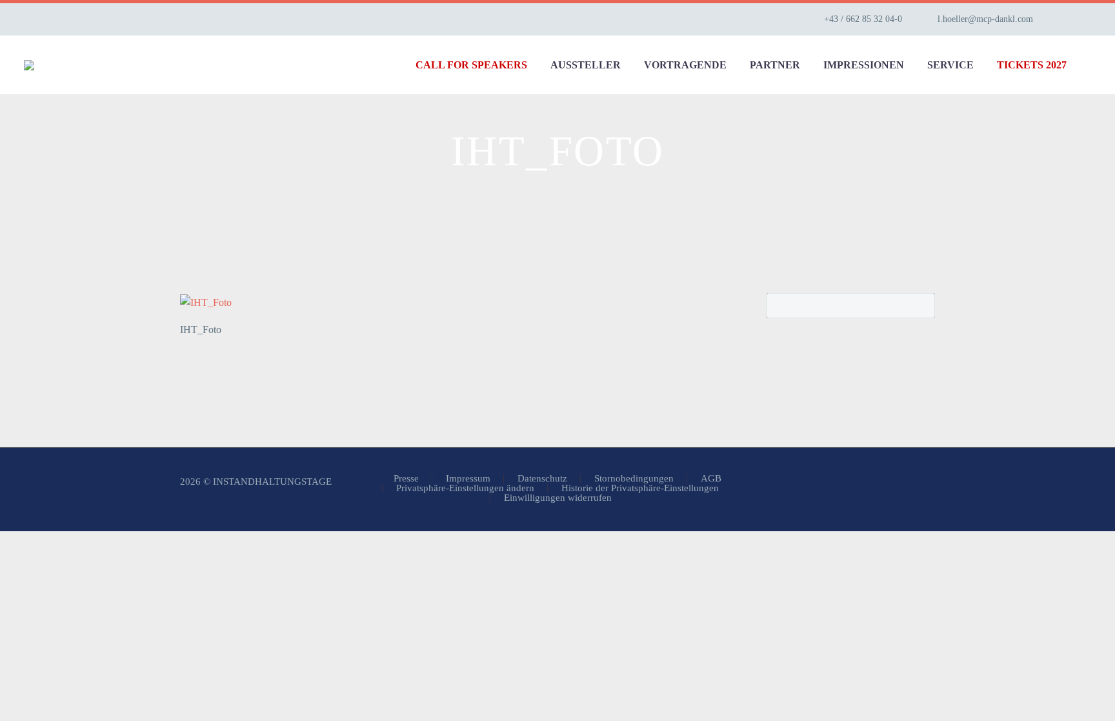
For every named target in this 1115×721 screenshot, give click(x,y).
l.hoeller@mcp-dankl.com (985, 19)
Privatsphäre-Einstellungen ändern (465, 488)
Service (950, 64)
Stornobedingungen (634, 478)
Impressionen (863, 64)
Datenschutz (542, 478)
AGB (711, 478)
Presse (406, 478)
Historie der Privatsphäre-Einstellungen (640, 488)
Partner (775, 64)
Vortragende (685, 64)
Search (921, 305)
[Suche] (1091, 65)
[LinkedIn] (1084, 19)
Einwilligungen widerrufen (558, 498)
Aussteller (585, 64)
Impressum (468, 478)
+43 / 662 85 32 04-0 (863, 19)
